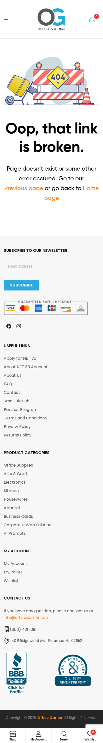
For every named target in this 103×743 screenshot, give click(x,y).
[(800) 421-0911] (7, 629)
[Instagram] (19, 326)
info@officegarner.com (27, 617)
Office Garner (49, 717)
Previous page (23, 188)
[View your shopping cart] (92, 19)
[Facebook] (9, 326)
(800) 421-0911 (24, 629)
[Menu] (10, 19)
